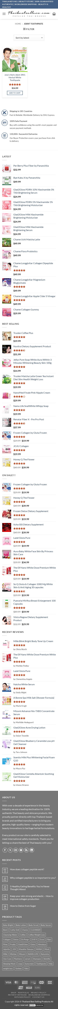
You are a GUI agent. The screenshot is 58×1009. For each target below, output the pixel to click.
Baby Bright (8, 925)
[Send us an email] (15, 850)
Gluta (32, 944)
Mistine (13, 954)
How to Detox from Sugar (23, 905)
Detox (16, 939)
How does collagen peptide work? (27, 869)
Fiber (49, 939)
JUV (14, 949)
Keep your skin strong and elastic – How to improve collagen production (31, 897)
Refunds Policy (22, 997)
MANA (39, 949)
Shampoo (37, 959)
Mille (5, 954)
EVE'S (34, 939)
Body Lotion (21, 925)
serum (27, 959)
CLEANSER (35, 930)
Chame (25, 930)
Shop (13, 992)
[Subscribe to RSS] (26, 850)
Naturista (45, 954)
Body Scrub (33, 925)
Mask (47, 949)
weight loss (8, 968)
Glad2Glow (23, 944)
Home (18, 24)
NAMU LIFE (33, 954)
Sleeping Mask (9, 964)
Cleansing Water (10, 935)
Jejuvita (6, 949)
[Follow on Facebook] (5, 850)
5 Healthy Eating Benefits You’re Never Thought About (30, 888)
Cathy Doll (14, 930)
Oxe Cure (7, 959)
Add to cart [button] (15, 93)
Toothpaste (41, 964)
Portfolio (23, 992)
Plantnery (18, 959)
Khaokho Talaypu (26, 949)
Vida (50, 964)
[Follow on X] (10, 850)
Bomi (5, 930)
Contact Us (38, 997)
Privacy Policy (38, 992)
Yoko (26, 968)
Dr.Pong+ (25, 939)
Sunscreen (29, 964)
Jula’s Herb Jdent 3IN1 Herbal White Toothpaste (14, 77)
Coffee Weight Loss (36, 935)
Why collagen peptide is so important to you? (33, 877)
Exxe (42, 939)
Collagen (7, 939)
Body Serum (46, 925)
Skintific (47, 959)
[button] (4, 13)
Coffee (23, 935)
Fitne (5, 944)
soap (20, 964)
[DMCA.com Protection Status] (36, 1005)
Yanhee (18, 968)
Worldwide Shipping (39, 995)
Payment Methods (17, 995)
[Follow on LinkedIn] (31, 850)
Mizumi (22, 954)
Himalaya (42, 944)
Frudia (12, 944)
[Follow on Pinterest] (21, 850)
